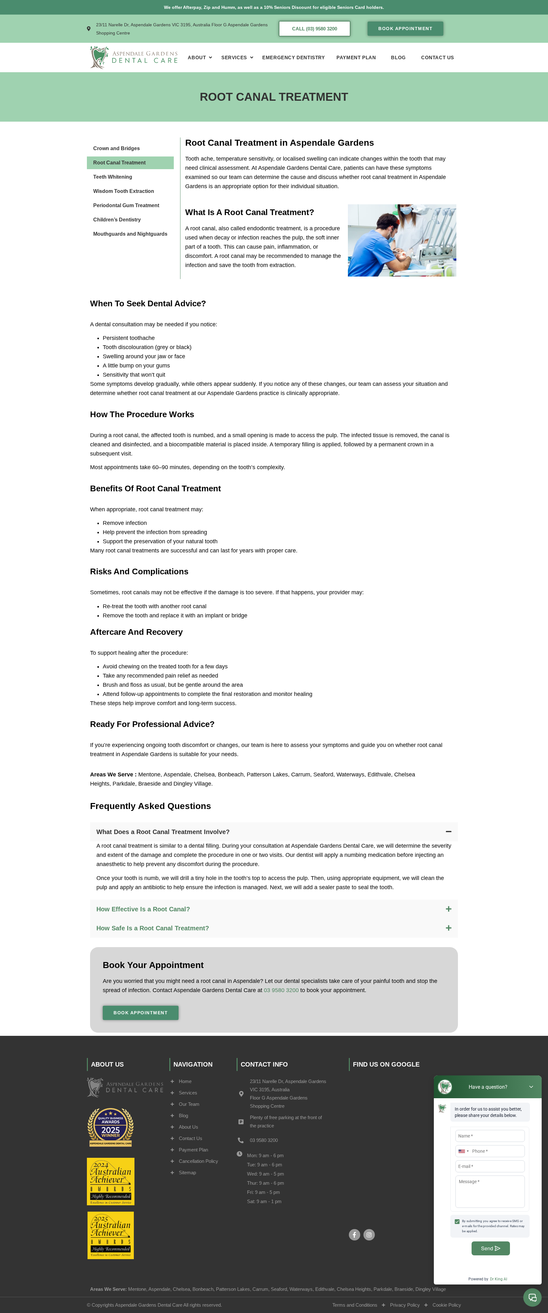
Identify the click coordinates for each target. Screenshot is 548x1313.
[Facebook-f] (354, 1234)
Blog (398, 57)
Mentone (149, 774)
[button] (274, 831)
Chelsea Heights (354, 1289)
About (197, 57)
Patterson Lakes (267, 774)
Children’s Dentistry (117, 219)
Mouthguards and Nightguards (130, 234)
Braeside (149, 784)
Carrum (300, 774)
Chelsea (204, 774)
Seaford (323, 774)
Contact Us (437, 57)
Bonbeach (231, 774)
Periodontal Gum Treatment (126, 205)
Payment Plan (356, 57)
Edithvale (379, 774)
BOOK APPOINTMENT (405, 28)
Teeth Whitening (112, 177)
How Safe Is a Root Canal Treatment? (152, 928)
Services (234, 57)
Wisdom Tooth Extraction (123, 191)
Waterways (350, 774)
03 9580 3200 (281, 990)
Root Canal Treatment (119, 162)
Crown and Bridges (116, 148)
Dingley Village (191, 784)
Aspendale (177, 774)
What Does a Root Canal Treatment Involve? (163, 831)
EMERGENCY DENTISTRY (293, 57)
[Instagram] (369, 1234)
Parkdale (124, 784)
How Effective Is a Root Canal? (143, 909)
